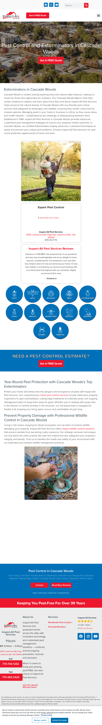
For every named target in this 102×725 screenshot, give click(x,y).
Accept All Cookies (59, 720)
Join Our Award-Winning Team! (30, 686)
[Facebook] (46, 5)
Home (35, 593)
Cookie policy (46, 715)
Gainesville (52, 593)
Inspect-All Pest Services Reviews (51, 248)
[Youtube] (57, 5)
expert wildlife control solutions (78, 428)
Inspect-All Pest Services (51, 231)
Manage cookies (40, 720)
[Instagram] (51, 5)
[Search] (86, 5)
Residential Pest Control (49, 217)
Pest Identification (56, 626)
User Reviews (86, 628)
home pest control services (54, 395)
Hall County (43, 593)
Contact (39, 585)
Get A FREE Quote (37, 15)
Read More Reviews (61, 585)
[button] (98, 15)
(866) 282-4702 (51, 240)
